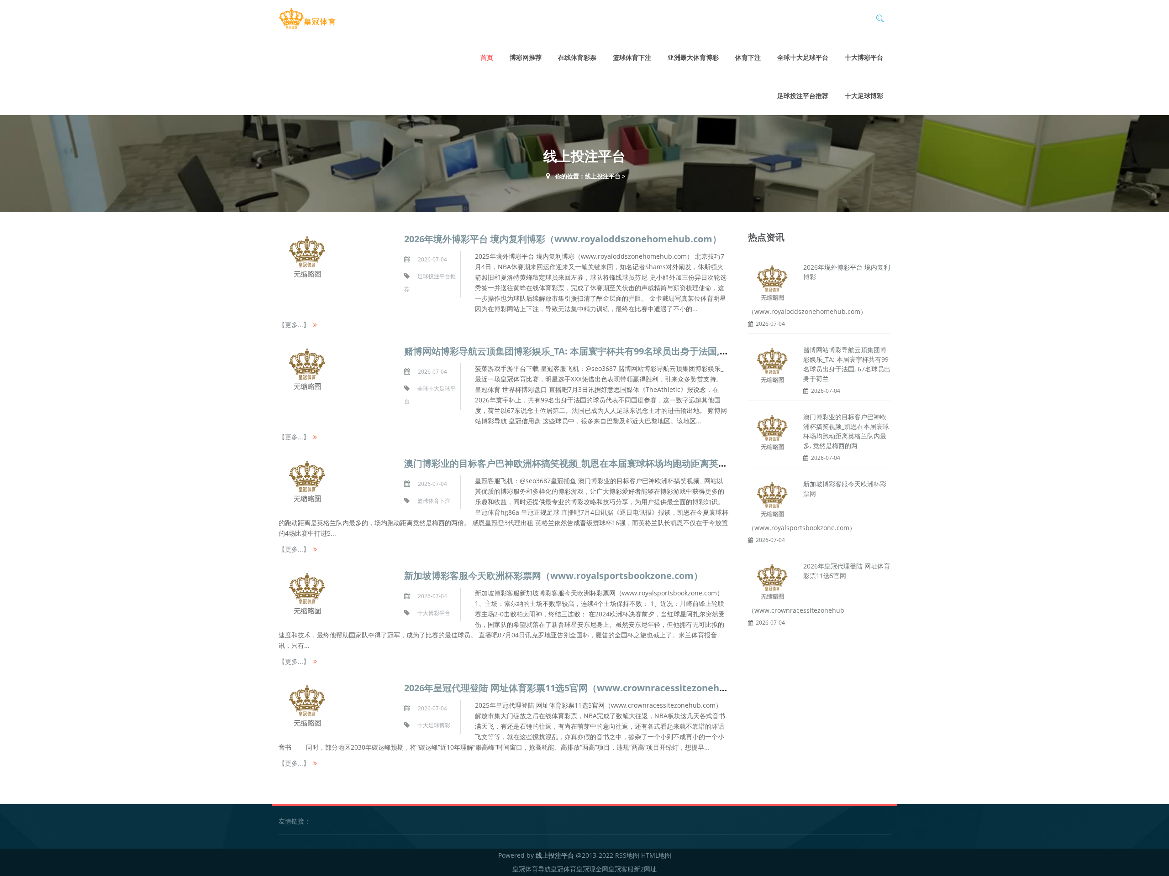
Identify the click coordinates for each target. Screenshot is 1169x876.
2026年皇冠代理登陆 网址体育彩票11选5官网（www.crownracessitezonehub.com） (583, 688)
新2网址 (645, 869)
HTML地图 (656, 855)
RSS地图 (627, 855)
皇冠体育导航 (531, 869)
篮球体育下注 (632, 57)
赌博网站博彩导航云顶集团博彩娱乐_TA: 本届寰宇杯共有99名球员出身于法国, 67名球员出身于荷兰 (604, 351)
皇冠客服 (621, 869)
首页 (486, 57)
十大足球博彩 (864, 95)
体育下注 (748, 57)
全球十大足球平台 (802, 57)
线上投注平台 (603, 176)
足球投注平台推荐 (802, 95)
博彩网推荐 (526, 57)
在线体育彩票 (577, 57)
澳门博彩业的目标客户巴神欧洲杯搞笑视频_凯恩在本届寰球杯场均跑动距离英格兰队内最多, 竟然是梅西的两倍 (627, 463)
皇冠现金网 (592, 869)
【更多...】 (294, 324)
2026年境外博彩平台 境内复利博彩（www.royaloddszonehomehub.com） (562, 239)
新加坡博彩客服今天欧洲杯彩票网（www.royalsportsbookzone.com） (553, 575)
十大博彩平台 (864, 57)
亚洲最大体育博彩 (693, 57)
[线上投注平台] (307, 19)
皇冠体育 (563, 869)
